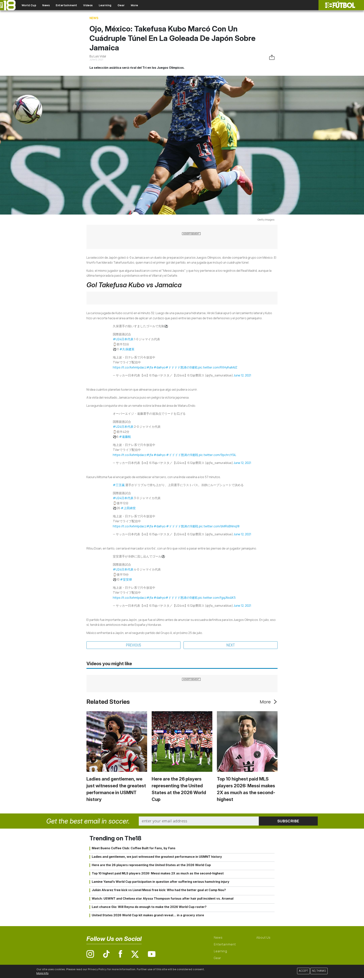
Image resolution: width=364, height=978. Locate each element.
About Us (263, 937)
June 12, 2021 (242, 375)
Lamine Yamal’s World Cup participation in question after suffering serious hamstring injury (160, 882)
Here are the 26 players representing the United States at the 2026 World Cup (151, 865)
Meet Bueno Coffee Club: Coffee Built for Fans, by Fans (133, 848)
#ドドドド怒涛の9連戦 (182, 367)
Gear (121, 5)
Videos (88, 5)
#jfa (150, 367)
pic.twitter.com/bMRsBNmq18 (219, 526)
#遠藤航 (125, 437)
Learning (105, 5)
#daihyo (160, 367)
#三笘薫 (119, 485)
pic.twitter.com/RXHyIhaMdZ (217, 367)
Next (230, 645)
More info (42, 973)
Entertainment (66, 5)
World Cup (29, 5)
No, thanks (319, 971)
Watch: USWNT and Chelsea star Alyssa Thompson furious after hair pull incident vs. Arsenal (162, 898)
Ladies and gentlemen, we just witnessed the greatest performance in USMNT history (157, 857)
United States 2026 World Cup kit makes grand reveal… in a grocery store (148, 915)
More (134, 5)
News (46, 5)
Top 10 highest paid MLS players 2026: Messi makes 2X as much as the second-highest (158, 873)
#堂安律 (126, 579)
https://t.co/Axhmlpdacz (130, 367)
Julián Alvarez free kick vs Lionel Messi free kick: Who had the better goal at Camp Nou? (159, 890)
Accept (303, 971)
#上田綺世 (128, 508)
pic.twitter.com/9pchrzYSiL (217, 455)
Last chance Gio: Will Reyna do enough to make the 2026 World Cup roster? (149, 907)
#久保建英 (126, 349)
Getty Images (266, 219)
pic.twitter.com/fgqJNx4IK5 (217, 598)
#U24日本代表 (123, 339)
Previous (133, 645)
